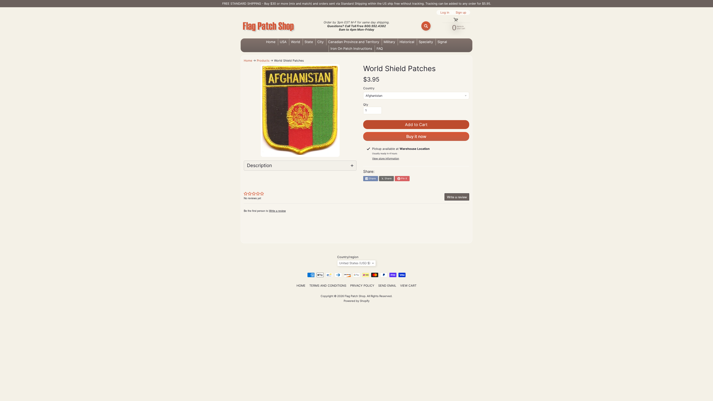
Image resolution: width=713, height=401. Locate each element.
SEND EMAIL (387, 285)
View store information (385, 158)
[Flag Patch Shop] (268, 26)
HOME (301, 285)
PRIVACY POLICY (362, 285)
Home (270, 42)
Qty (365, 104)
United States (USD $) (354, 263)
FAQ (380, 48)
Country (369, 88)
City (320, 42)
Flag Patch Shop (355, 296)
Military (389, 42)
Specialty (426, 42)
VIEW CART (408, 285)
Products (263, 60)
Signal (442, 42)
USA (283, 42)
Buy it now (416, 136)
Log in (444, 12)
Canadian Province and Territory (353, 42)
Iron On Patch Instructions (351, 48)
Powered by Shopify (356, 301)
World (295, 42)
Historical (407, 42)
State (309, 42)
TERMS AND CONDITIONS (327, 285)
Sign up (461, 12)
